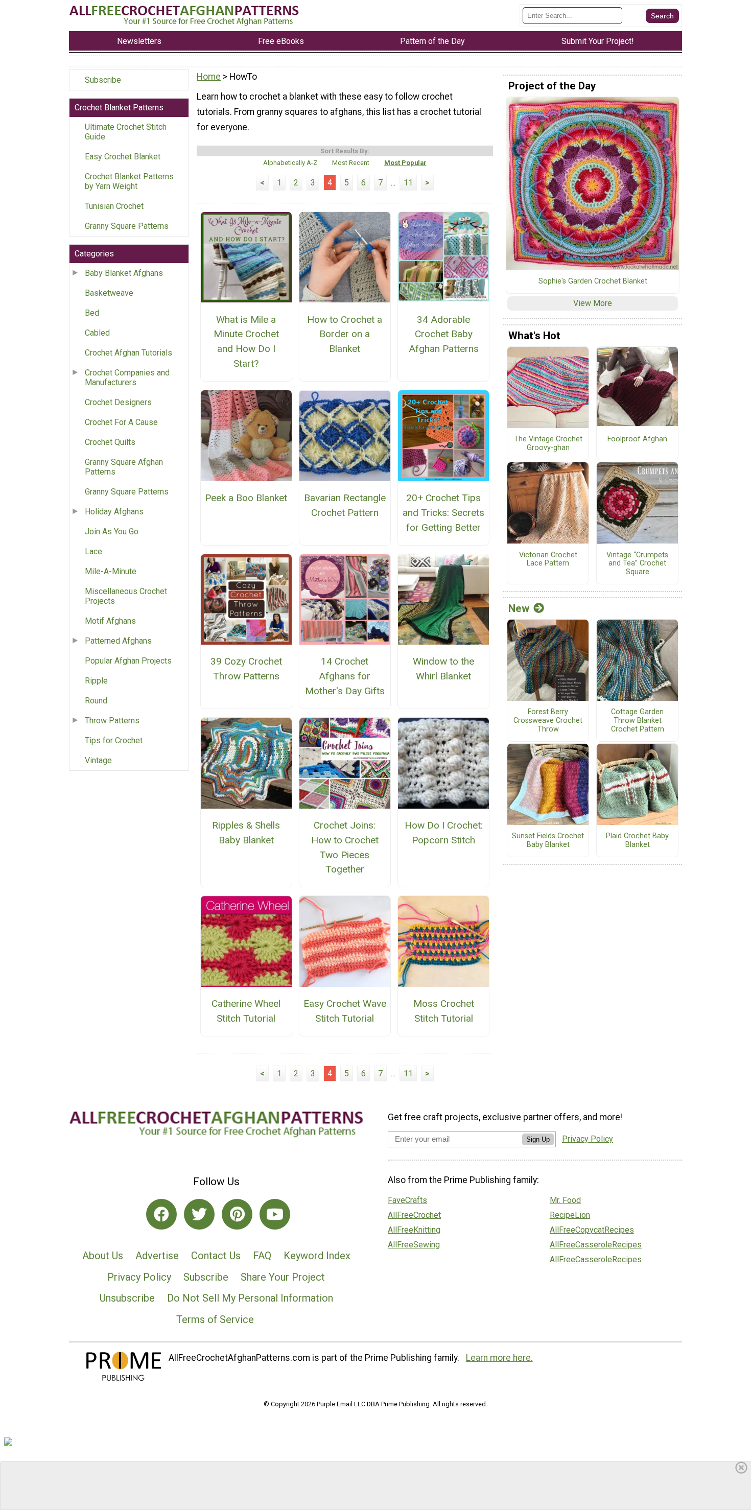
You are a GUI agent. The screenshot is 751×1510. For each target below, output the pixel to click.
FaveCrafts (407, 1200)
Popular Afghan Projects (128, 661)
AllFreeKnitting (414, 1230)
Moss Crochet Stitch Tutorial (443, 1011)
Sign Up (538, 1139)
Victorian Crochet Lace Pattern (548, 559)
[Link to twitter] (199, 1214)
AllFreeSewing (414, 1244)
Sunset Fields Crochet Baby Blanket (548, 840)
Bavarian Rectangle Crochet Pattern (345, 505)
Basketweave (109, 293)
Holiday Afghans (114, 511)
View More (592, 303)
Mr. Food (565, 1200)
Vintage (98, 760)
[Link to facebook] (161, 1214)
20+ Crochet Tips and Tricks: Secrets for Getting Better (443, 512)
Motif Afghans (110, 621)
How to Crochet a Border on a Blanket (344, 334)
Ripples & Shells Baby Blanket (246, 832)
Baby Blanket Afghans (124, 273)
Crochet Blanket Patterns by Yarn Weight (129, 181)
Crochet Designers (118, 402)
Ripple (96, 681)
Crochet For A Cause (121, 422)
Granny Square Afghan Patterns (124, 467)
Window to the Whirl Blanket (443, 668)
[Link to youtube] (275, 1214)
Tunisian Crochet (114, 206)
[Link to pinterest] (237, 1214)
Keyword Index (317, 1255)
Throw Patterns (112, 720)
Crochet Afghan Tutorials (128, 353)
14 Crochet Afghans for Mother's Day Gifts (345, 676)
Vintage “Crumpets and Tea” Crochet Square (637, 563)
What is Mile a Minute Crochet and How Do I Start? (246, 341)
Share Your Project (283, 1277)
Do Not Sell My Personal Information (250, 1298)
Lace (93, 551)
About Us (102, 1255)
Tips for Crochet (114, 740)
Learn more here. (499, 1358)
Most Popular (405, 163)
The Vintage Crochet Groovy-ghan (548, 443)
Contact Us (216, 1255)
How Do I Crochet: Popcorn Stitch (444, 832)
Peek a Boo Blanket (246, 498)
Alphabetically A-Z (290, 163)
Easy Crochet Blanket (122, 156)
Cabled (97, 333)
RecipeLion (570, 1215)
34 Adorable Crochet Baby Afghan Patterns (444, 334)
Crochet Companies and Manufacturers (127, 377)
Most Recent (350, 163)
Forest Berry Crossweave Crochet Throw (547, 720)
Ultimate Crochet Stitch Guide (126, 131)
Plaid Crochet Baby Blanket (637, 840)
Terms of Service (215, 1319)
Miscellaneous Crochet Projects (126, 596)
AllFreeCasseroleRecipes (596, 1244)
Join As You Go (111, 531)
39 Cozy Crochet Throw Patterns (246, 668)
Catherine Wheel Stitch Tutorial (246, 1011)
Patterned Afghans (118, 641)
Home (209, 77)
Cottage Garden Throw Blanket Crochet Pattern (637, 720)
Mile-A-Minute (110, 571)
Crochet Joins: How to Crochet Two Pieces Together (345, 847)
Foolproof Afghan (637, 439)
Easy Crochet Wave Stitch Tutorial (344, 1011)
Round (96, 700)
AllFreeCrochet (414, 1215)
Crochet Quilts (110, 442)
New (518, 608)
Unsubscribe (127, 1298)
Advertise (157, 1255)
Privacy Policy (139, 1277)
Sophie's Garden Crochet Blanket (592, 281)
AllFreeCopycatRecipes (592, 1230)
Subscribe (103, 80)
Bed (92, 313)
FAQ (262, 1255)
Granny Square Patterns (127, 226)
